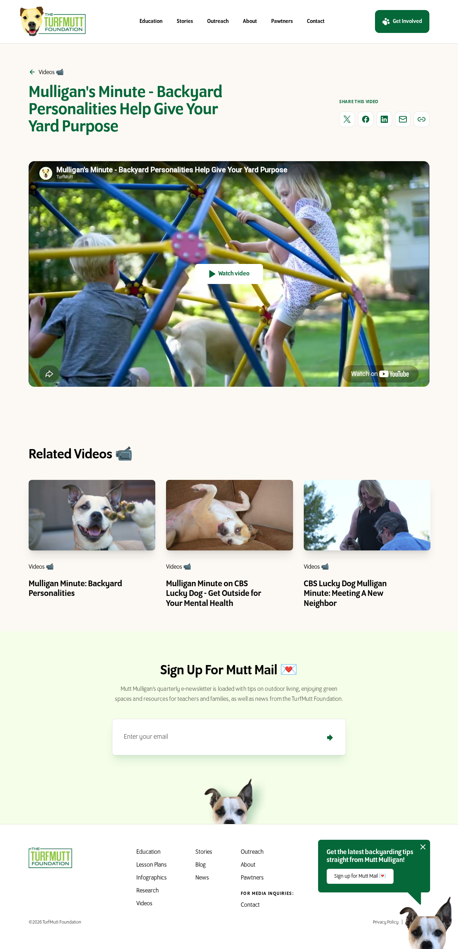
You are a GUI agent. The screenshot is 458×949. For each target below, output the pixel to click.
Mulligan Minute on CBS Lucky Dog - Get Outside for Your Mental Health (213, 593)
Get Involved (407, 21)
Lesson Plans (151, 865)
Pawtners (282, 21)
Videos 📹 (41, 567)
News (202, 878)
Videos (144, 904)
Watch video (233, 274)
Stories (185, 21)
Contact (316, 21)
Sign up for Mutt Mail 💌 (360, 876)
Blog (200, 865)
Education (151, 21)
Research (147, 891)
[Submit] (330, 737)
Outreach (218, 21)
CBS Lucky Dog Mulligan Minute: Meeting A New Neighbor (345, 593)
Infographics (151, 878)
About (250, 21)
